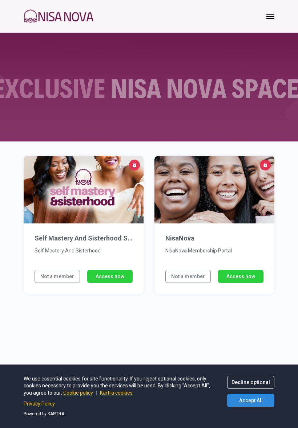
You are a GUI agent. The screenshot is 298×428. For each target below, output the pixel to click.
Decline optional (250, 382)
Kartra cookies (116, 393)
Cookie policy (78, 393)
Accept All (251, 400)
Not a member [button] (57, 276)
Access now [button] (110, 276)
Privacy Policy (39, 404)
